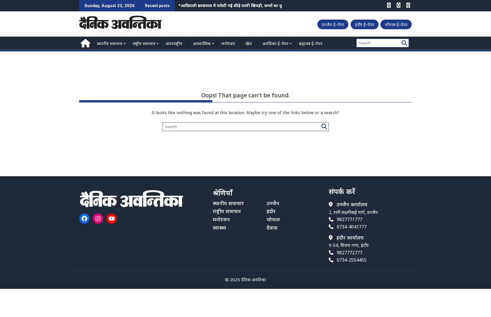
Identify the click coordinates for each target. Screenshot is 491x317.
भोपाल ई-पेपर (396, 24)
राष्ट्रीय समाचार (144, 43)
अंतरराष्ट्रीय (174, 43)
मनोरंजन (228, 43)
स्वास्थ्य (219, 227)
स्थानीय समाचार (109, 43)
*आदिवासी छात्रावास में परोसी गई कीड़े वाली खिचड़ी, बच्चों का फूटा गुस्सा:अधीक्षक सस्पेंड (250, 5)
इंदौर (271, 211)
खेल (249, 43)
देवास (272, 227)
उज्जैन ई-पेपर (333, 24)
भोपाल (273, 219)
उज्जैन (273, 203)
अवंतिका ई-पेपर (275, 43)
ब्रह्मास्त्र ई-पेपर (310, 43)
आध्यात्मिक (202, 43)
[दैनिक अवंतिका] (84, 42)
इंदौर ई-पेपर (364, 24)
